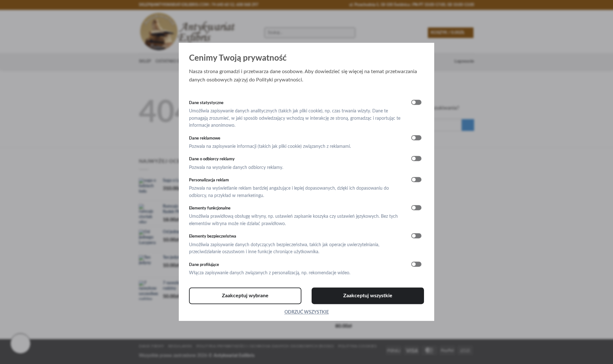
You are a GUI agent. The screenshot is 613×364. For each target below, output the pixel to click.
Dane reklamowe (204, 138)
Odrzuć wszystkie (306, 312)
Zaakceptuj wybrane (245, 296)
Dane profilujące (204, 265)
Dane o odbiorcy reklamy (212, 159)
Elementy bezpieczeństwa (212, 237)
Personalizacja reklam (209, 180)
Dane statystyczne (206, 103)
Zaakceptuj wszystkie (367, 296)
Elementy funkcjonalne (210, 208)
